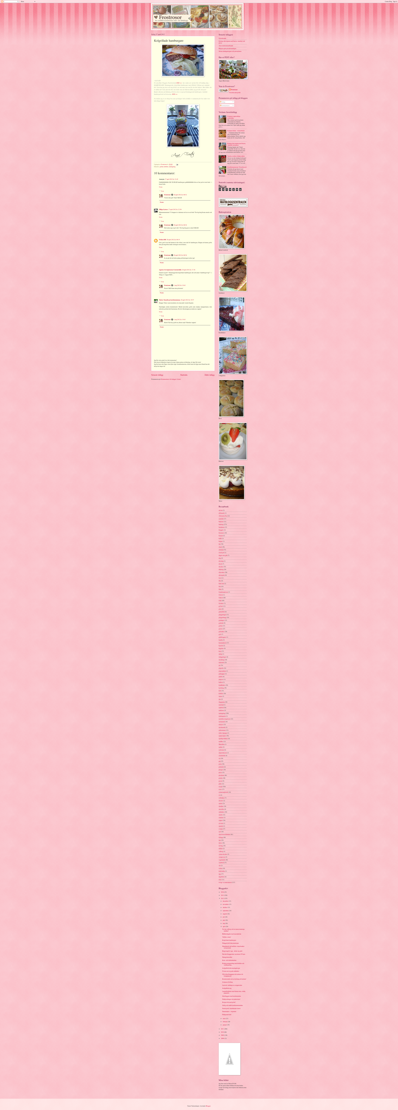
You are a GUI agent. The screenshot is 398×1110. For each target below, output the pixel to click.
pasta (220, 764)
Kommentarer (225, 105)
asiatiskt (221, 519)
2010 (222, 1032)
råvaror (221, 801)
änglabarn (221, 877)
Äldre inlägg (209, 374)
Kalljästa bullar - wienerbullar (236, 131)
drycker (221, 567)
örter (220, 880)
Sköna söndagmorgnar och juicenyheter (230, 51)
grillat (161, 167)
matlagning (172, 167)
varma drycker (223, 854)
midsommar (222, 730)
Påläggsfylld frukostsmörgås (230, 943)
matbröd (221, 708)
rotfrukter (221, 798)
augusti (225, 914)
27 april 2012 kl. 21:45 (171, 179)
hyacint (221, 646)
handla (221, 640)
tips (220, 840)
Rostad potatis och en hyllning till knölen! (234, 979)
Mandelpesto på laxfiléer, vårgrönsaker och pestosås (233, 947)
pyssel (220, 781)
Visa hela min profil (234, 92)
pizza (220, 772)
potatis (221, 778)
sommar (221, 817)
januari (225, 1025)
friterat (221, 595)
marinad (221, 705)
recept (220, 786)
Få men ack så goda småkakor (230, 971)
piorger (221, 770)
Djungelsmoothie (227, 957)
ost (219, 758)
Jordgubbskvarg (226, 988)
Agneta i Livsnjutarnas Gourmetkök (170, 270)
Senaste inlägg (157, 374)
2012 (222, 898)
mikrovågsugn (223, 733)
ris (219, 795)
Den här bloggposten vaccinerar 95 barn (233, 954)
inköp (220, 654)
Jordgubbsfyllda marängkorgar (231, 968)
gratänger (221, 620)
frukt (220, 600)
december (226, 901)
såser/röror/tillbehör (224, 834)
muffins (221, 741)
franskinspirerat (223, 592)
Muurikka (221, 744)
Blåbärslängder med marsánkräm (231, 934)
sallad (220, 803)
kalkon (221, 682)
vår (220, 865)
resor (220, 789)
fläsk (220, 589)
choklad (221, 550)
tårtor (220, 843)
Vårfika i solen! (226, 937)
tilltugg (221, 837)
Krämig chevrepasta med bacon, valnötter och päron (232, 42)
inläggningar (222, 657)
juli (224, 917)
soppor (221, 820)
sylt (220, 832)
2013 (222, 895)
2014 (222, 892)
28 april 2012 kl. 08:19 (173, 240)
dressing (221, 561)
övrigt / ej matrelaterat (225, 882)
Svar (162, 191)
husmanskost (222, 643)
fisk (220, 586)
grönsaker (221, 631)
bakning (221, 524)
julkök (220, 677)
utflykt (221, 848)
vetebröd (221, 863)
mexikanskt (222, 727)
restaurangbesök (223, 792)
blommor (221, 533)
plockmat (221, 775)
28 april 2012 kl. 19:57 (187, 300)
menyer (221, 724)
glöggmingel (222, 615)
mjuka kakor (222, 736)
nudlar (220, 747)
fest (220, 578)
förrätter (221, 603)
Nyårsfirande (222, 38)
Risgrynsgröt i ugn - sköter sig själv (232, 951)
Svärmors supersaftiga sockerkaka (233, 117)
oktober (225, 907)
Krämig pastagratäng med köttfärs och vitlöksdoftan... (233, 964)
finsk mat (221, 583)
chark (220, 547)
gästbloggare (222, 637)
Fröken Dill (162, 240)
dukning (221, 569)
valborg (221, 851)
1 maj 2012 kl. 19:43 (180, 285)
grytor (220, 629)
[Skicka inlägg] (177, 164)
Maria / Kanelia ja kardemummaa (169, 300)
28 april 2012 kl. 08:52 (180, 195)
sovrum (221, 823)
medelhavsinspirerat (224, 719)
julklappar (222, 674)
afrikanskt (221, 513)
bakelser (221, 522)
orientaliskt (222, 756)
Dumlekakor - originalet (229, 1011)
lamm (220, 696)
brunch (221, 536)
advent (221, 510)
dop (220, 558)
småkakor (221, 812)
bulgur (221, 541)
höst (220, 651)
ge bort (221, 606)
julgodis (221, 668)
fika (220, 581)
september (226, 911)
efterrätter (221, 572)
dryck (220, 564)
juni (224, 920)
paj (219, 761)
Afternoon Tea (223, 516)
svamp (220, 829)
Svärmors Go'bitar (227, 982)
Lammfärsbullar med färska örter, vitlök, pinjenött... (234, 992)
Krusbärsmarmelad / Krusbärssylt (237, 167)
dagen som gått (223, 555)
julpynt (221, 679)
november (226, 904)
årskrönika (222, 871)
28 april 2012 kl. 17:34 (188, 270)
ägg (220, 874)
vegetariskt (222, 860)
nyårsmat (221, 750)
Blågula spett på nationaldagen (227, 48)
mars (224, 1018)
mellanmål (222, 722)
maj (224, 923)
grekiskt (221, 623)
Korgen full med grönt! (229, 1002)
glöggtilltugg (222, 617)
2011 (222, 1029)
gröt (220, 634)
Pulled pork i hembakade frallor (231, 1008)
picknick (221, 767)
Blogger (208, 1106)
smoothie (221, 809)
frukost (221, 598)
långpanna (222, 702)
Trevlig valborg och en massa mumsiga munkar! (233, 930)
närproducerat (223, 753)
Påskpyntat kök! (227, 1014)
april (224, 926)
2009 (222, 1035)
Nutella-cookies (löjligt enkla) (236, 156)
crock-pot (221, 552)
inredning (221, 660)
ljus (220, 699)
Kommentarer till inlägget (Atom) (171, 379)
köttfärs (166, 167)
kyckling (221, 688)
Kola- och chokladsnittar (229, 960)
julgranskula (222, 671)
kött (220, 691)
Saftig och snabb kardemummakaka (232, 1005)
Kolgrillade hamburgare (229, 940)
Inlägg (223, 102)
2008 (222, 1038)
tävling (221, 846)
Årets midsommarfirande (226, 46)
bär (220, 544)
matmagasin (222, 716)
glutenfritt (222, 612)
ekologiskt (222, 575)
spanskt (221, 826)
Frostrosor (167, 195)
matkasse (221, 710)
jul (219, 665)
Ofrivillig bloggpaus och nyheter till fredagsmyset (232, 975)
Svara (160, 187)
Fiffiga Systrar (163, 209)
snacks (220, 815)
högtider (221, 648)
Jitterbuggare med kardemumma (231, 996)
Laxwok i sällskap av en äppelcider (232, 985)
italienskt (221, 662)
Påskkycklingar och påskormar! (231, 999)
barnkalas (221, 527)
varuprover (222, 857)
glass (220, 609)
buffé (220, 538)
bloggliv (221, 530)
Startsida (183, 374)
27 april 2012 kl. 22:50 (174, 209)
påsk (220, 784)
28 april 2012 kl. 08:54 (180, 225)
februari (225, 1022)
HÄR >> (179, 83)
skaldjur (221, 806)
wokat (220, 868)
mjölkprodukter (223, 739)
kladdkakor (222, 685)
